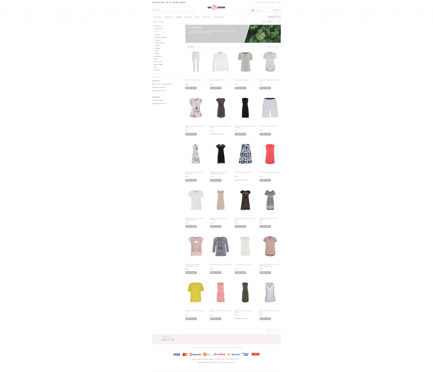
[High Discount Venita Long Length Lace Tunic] (220, 154)
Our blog (156, 70)
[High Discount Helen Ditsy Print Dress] (220, 108)
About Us (217, 347)
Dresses (157, 35)
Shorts (157, 53)
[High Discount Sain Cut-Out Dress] (270, 200)
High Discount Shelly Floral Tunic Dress (194, 173)
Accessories (157, 56)
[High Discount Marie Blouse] (196, 292)
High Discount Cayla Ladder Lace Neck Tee (194, 219)
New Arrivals (158, 26)
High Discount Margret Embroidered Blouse (192, 265)
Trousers (157, 40)
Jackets (157, 45)
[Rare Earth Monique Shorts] (270, 108)
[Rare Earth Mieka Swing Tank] (270, 154)
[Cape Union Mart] (216, 7)
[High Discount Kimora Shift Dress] (245, 292)
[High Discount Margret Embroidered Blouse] (196, 246)
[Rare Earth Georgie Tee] (245, 61)
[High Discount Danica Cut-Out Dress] (245, 200)
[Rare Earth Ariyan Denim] (196, 61)
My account (271, 2)
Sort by (264, 22)
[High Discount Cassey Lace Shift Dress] (220, 200)
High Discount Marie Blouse (194, 311)
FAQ (231, 347)
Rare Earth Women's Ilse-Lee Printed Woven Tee (269, 265)
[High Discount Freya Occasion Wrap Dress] (245, 108)
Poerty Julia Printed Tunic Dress (220, 311)
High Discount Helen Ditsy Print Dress (220, 127)
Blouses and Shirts (161, 37)
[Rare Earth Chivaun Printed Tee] (220, 246)
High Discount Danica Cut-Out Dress (244, 219)
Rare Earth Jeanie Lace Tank (244, 264)
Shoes (156, 59)
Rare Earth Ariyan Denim (193, 80)
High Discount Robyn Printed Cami (194, 127)
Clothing (156, 31)
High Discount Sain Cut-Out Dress (268, 219)
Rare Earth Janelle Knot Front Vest (269, 311)
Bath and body (158, 64)
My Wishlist (261, 2)
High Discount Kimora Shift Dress (243, 311)
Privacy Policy (239, 347)
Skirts (156, 51)
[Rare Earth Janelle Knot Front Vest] (270, 292)
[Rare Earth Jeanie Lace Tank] (245, 246)
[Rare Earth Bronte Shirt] (220, 61)
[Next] (280, 47)
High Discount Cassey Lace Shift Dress (219, 219)
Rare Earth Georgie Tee (242, 80)
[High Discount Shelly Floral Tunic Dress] (196, 154)
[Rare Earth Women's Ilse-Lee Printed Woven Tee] (270, 246)
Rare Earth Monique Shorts (268, 126)
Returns (204, 347)
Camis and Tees (160, 43)
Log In (278, 2)
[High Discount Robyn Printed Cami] (196, 108)
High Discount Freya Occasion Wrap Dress (245, 127)
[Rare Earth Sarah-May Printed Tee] (270, 61)
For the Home (158, 62)
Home (155, 22)
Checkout (275, 10)
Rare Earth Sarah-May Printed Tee (269, 80)
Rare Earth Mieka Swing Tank (269, 172)
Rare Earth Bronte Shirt (217, 80)
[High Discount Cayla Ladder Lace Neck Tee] (196, 200)
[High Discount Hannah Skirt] (245, 154)
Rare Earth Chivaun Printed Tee (220, 264)
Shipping (210, 347)
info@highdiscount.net (159, 90)
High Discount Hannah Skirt (244, 172)
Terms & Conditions (196, 347)
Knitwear (157, 48)
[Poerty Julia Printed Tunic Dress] (220, 292)
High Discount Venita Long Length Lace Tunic (218, 173)
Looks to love (158, 29)
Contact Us (225, 347)
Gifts (155, 67)
